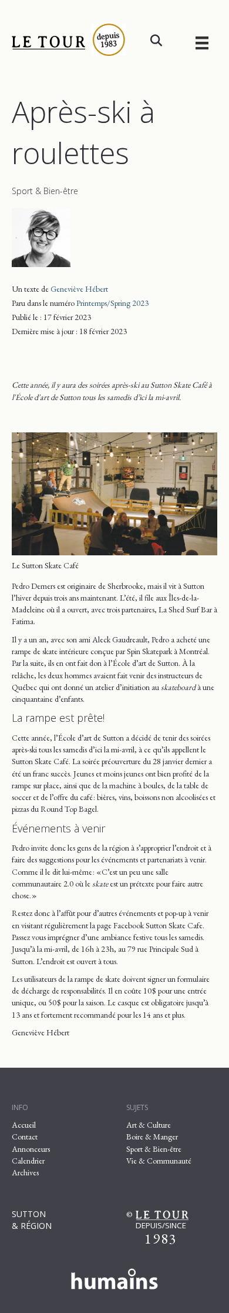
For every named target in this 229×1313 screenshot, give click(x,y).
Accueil (24, 1124)
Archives (25, 1172)
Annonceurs (31, 1149)
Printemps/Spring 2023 (112, 303)
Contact (25, 1136)
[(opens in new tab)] (114, 1277)
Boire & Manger (152, 1136)
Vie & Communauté (158, 1160)
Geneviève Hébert (79, 289)
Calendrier (28, 1160)
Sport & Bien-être (45, 190)
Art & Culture (148, 1124)
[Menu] (202, 42)
